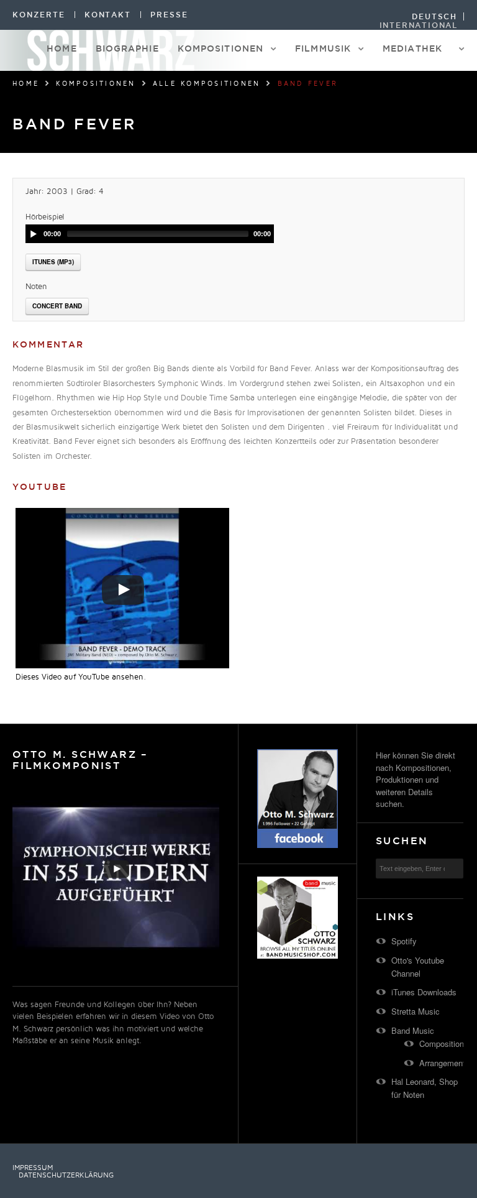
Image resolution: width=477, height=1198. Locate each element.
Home (61, 48)
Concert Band (57, 306)
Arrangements (444, 1063)
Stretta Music (415, 1011)
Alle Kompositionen (207, 84)
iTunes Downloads (424, 992)
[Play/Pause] (34, 234)
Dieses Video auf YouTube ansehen (79, 677)
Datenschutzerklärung (66, 1175)
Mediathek (412, 48)
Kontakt (108, 14)
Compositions (443, 1043)
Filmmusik (323, 48)
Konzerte (38, 14)
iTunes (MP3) (53, 261)
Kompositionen (220, 48)
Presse (169, 14)
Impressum (32, 1168)
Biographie (127, 48)
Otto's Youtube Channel (417, 966)
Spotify (404, 941)
